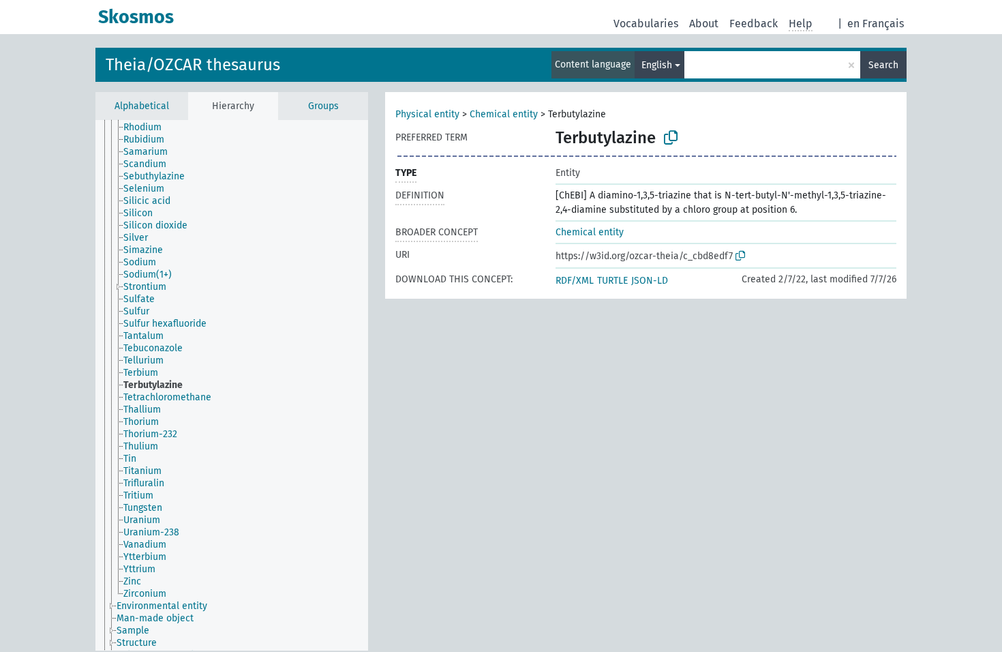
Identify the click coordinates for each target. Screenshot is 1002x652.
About (703, 23)
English (656, 65)
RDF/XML (575, 280)
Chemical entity (504, 114)
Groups (323, 106)
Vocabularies (645, 23)
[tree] (231, 385)
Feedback (753, 23)
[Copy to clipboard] (671, 138)
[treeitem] (148, 127)
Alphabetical (142, 106)
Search (883, 65)
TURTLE (612, 280)
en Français (875, 23)
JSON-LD (649, 280)
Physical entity (427, 114)
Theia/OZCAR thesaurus (193, 64)
